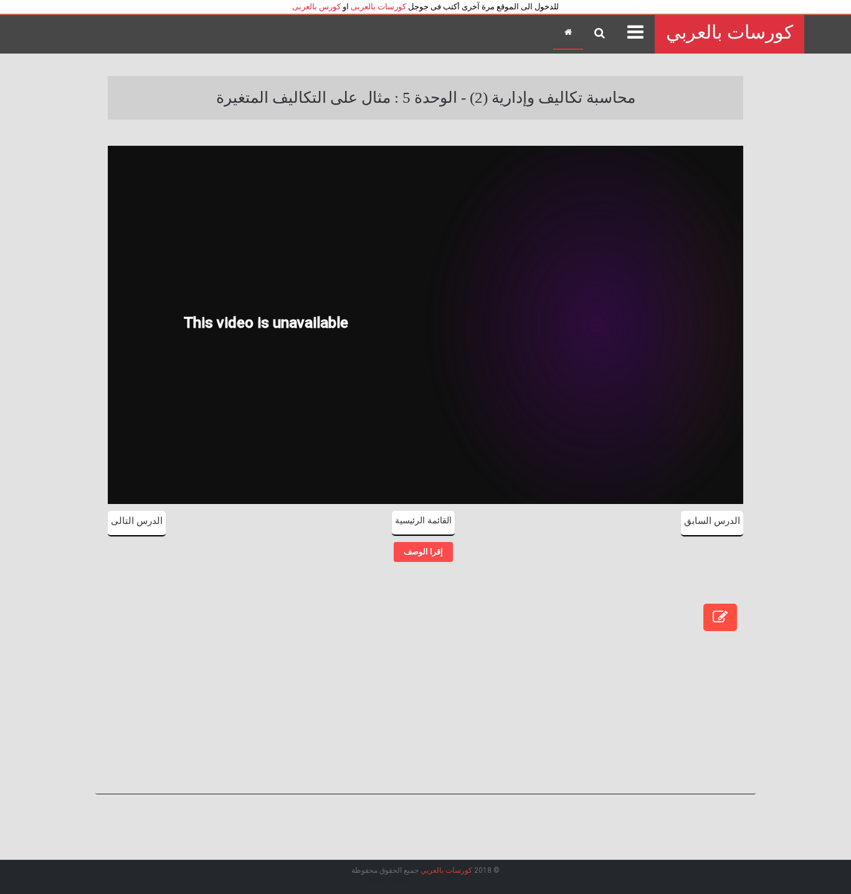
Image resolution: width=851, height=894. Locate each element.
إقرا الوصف (423, 551)
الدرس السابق (712, 521)
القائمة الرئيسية (423, 520)
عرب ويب (449, 881)
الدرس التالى (137, 521)
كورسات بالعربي (729, 32)
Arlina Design (388, 881)
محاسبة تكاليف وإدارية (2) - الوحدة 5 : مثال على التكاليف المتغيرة (425, 97)
